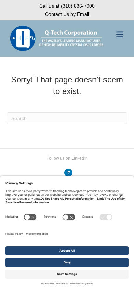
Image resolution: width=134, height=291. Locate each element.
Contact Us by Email (67, 14)
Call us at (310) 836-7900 (67, 6)
